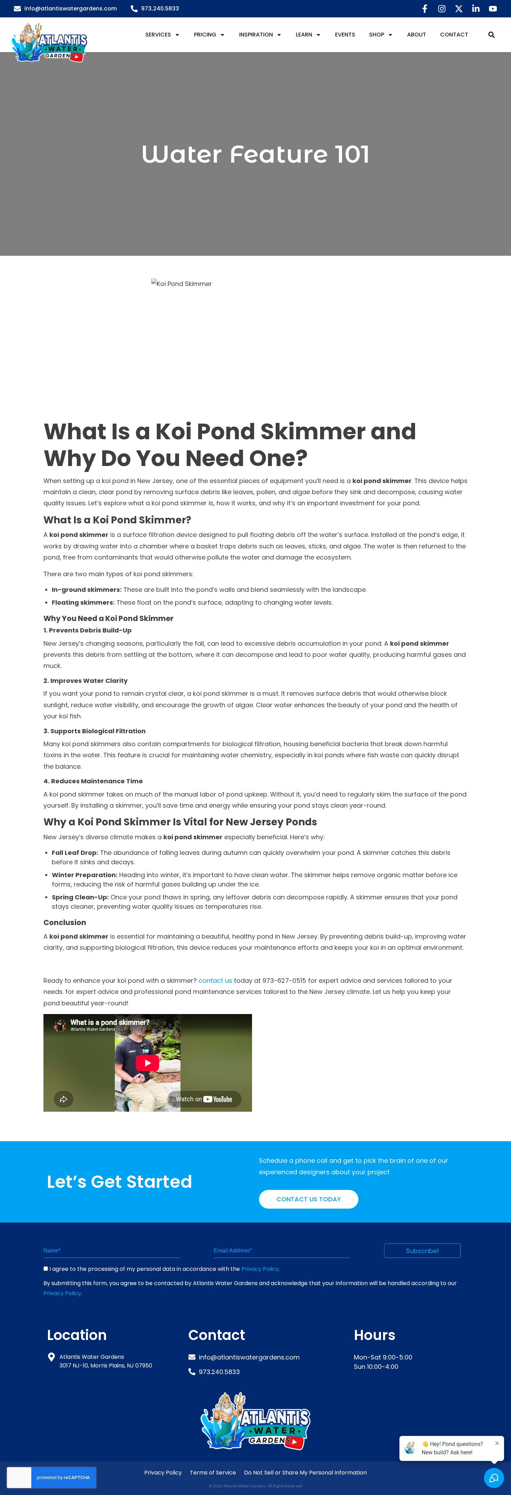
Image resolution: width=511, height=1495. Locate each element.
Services (158, 35)
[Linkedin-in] (476, 9)
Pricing (205, 35)
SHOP (376, 35)
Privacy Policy (260, 1269)
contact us (215, 980)
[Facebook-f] (425, 9)
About (416, 35)
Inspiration (256, 35)
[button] (491, 35)
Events (345, 35)
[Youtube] (493, 9)
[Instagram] (442, 9)
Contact (454, 35)
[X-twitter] (459, 9)
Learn (304, 35)
